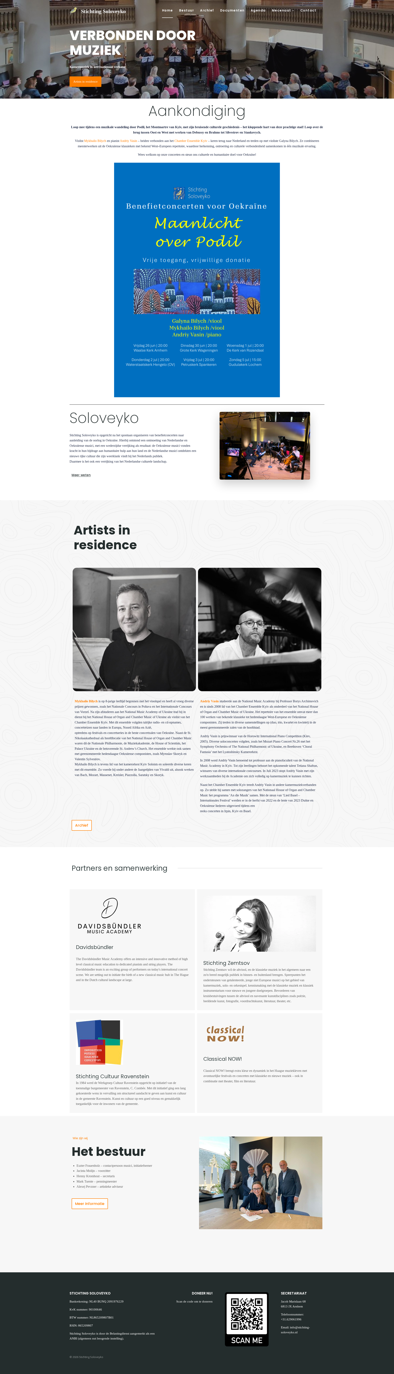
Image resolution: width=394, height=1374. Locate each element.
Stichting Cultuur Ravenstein (112, 1076)
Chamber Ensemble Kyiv (190, 141)
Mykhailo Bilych (95, 141)
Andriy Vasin (128, 141)
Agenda (258, 10)
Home (167, 10)
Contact (308, 10)
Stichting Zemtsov (226, 963)
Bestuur (186, 10)
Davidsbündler (94, 947)
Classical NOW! (222, 1059)
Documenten (232, 10)
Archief (207, 10)
